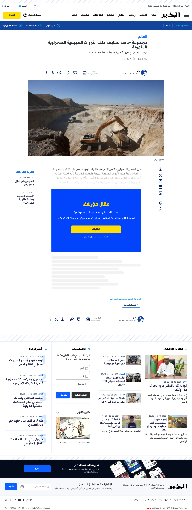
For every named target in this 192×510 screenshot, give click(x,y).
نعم (82, 368)
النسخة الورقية (10, 25)
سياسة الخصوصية (180, 500)
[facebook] (59, 72)
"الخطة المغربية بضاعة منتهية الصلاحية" (25, 199)
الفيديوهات (31, 25)
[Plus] (47, 72)
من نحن (137, 500)
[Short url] (68, 72)
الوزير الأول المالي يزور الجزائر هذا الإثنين (168, 388)
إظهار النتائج (81, 395)
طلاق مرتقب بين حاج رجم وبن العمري (26, 423)
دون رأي (80, 384)
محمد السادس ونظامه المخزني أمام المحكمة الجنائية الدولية (28, 402)
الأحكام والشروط (165, 500)
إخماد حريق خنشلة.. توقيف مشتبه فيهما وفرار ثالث (157, 425)
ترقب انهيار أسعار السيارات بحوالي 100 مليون (113, 381)
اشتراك (96, 229)
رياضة (132, 15)
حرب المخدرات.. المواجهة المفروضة (114, 362)
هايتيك (85, 15)
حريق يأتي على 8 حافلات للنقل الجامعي (26, 441)
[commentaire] (75, 72)
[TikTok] (15, 500)
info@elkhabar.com (42, 508)
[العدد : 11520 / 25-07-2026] (73, 428)
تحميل (37, 469)
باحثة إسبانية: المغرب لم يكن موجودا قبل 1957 (111, 400)
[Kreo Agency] (149, 508)
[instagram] (160, 181)
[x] (53, 72)
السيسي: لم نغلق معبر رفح (24, 182)
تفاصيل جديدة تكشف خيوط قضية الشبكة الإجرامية (24, 381)
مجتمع (110, 15)
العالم (121, 15)
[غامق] (38, 6)
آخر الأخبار (51, 25)
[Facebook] (23, 500)
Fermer (186, 15)
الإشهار (154, 500)
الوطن (154, 15)
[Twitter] (10, 500)
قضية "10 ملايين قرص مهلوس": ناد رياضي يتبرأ (110, 423)
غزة (167, 25)
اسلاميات (98, 15)
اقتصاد (143, 15)
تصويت (64, 395)
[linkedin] (160, 187)
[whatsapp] (160, 193)
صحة (74, 15)
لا (83, 376)
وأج (138, 71)
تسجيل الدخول (90, 237)
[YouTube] (19, 500)
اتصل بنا (146, 500)
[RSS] (6, 500)
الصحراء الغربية (130, 305)
